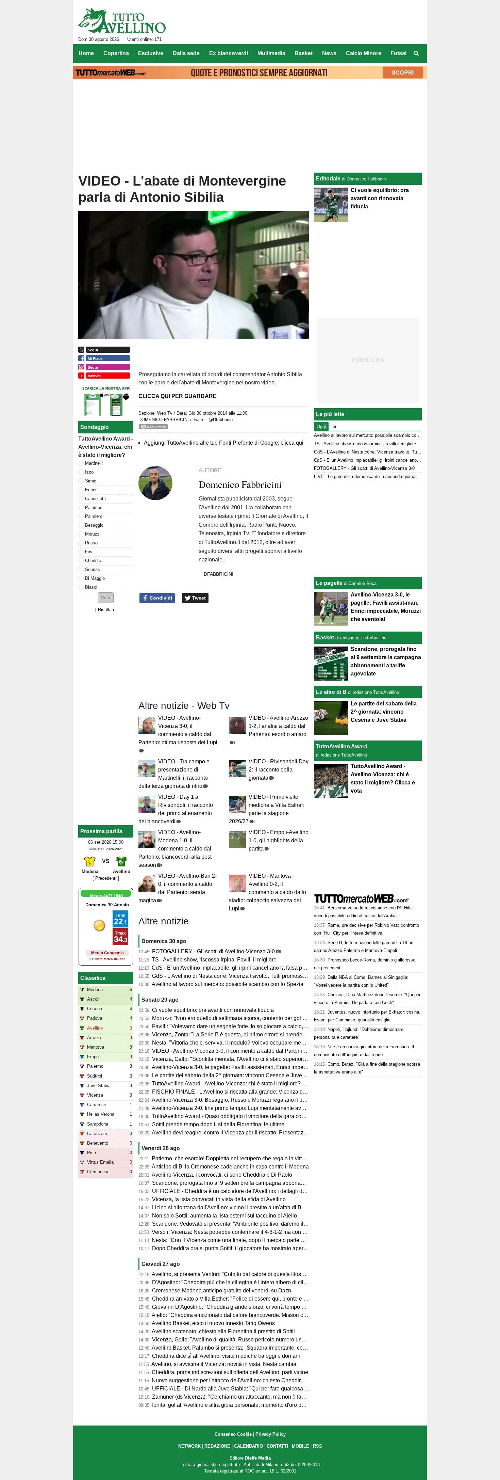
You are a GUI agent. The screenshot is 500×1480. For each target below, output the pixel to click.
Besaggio (94, 525)
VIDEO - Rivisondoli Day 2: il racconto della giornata (279, 770)
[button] (106, 597)
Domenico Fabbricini (163, 419)
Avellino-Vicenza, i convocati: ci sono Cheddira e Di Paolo (222, 1175)
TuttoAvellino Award (342, 746)
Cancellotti (95, 498)
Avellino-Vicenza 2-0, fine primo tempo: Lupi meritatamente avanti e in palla (242, 1108)
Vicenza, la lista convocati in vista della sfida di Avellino (219, 1199)
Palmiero (93, 516)
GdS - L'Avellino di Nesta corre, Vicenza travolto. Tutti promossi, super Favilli (244, 976)
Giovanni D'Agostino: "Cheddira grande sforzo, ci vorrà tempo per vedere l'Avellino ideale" (260, 1307)
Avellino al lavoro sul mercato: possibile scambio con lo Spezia (227, 984)
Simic (90, 480)
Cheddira (93, 560)
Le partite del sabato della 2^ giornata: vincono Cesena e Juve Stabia (235, 1075)
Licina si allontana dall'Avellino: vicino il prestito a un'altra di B (226, 1207)
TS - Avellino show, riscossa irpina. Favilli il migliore (214, 959)
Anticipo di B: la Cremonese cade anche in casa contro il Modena (230, 1166)
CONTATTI (277, 1446)
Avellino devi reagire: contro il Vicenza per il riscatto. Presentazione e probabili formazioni (259, 1132)
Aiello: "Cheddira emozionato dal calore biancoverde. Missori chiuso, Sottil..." (244, 1315)
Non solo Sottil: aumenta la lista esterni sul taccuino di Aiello (224, 1216)
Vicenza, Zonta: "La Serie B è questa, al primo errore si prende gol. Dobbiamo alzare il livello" (264, 1034)
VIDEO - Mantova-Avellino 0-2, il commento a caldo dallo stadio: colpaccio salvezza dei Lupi (267, 892)
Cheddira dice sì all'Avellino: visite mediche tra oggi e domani (226, 1356)
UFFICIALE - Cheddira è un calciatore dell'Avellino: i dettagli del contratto (240, 1191)
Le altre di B (331, 692)
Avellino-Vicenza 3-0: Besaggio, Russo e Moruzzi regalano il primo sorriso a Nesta (251, 1100)
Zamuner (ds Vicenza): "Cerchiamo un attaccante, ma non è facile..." (234, 1397)
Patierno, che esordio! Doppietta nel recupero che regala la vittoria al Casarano (247, 1158)
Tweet (198, 598)
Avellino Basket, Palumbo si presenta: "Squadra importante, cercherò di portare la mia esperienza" (270, 1348)
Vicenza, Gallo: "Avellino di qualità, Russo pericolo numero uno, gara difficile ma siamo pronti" (265, 1339)
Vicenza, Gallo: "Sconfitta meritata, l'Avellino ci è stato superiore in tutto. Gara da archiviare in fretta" (271, 1059)
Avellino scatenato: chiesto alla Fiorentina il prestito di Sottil (223, 1331)
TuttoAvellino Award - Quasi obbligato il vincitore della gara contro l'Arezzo (241, 1116)
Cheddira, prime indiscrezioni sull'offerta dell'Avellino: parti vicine (230, 1372)
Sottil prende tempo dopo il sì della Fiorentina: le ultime (218, 1124)
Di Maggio (95, 578)
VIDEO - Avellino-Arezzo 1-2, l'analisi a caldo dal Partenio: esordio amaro (278, 726)
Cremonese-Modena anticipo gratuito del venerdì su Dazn (221, 1290)
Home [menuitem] (86, 53)
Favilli (91, 551)
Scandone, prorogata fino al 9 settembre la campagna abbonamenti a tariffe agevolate (255, 1183)
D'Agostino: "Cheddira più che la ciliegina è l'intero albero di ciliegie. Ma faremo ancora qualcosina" (271, 1282)
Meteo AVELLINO (106, 896)
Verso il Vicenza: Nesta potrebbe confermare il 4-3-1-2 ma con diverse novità (244, 1232)
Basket (325, 637)
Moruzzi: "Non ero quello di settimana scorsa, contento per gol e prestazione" (244, 1018)
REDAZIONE (217, 1446)
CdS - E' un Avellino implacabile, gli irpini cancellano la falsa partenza (236, 968)
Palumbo (93, 507)
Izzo (89, 472)
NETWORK (189, 1446)
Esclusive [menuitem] (150, 53)
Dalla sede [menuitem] (186, 53)
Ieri (334, 426)
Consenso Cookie (233, 1434)
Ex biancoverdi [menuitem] (228, 53)
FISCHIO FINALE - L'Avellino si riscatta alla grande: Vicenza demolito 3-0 (241, 1092)
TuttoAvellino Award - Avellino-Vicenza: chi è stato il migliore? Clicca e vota (242, 1083)
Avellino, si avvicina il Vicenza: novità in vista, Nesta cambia (223, 1364)
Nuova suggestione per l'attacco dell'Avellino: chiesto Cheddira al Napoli (239, 1380)
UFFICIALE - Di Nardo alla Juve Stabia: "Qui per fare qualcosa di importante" (245, 1388)
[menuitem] (416, 53)
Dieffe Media (258, 1458)
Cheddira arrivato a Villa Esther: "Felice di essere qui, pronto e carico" (236, 1299)
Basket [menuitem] (304, 53)
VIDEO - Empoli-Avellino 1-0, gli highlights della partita (279, 840)
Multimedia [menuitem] (271, 53)
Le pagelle (329, 583)
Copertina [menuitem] (116, 53)
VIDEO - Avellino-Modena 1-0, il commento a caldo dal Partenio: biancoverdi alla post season (175, 848)
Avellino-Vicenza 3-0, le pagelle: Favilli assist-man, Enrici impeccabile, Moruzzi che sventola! (264, 1067)
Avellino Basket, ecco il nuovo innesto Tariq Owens (213, 1323)
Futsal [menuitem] (398, 53)
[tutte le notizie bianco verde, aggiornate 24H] (122, 20)
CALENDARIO (248, 1446)
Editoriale (328, 178)
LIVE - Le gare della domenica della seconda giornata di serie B (376, 476)
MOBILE (300, 1446)
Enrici (90, 489)
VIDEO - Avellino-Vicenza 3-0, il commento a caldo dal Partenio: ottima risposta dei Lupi (258, 1051)
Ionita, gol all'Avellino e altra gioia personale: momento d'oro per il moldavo (242, 1405)
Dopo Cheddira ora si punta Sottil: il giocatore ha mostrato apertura (232, 1248)
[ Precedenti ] (106, 878)
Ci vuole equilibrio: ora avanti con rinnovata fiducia (213, 1010)
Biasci (91, 587)
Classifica (92, 978)
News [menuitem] (329, 53)
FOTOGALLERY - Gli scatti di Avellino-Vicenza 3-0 (213, 951)
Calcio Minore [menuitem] (363, 53)
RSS (317, 1446)
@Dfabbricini (221, 419)
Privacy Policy (270, 1434)
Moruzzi (93, 534)
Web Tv (164, 413)
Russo (91, 542)
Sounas (92, 569)
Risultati (106, 609)
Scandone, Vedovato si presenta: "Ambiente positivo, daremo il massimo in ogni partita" (257, 1224)
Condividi (160, 598)
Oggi (321, 426)
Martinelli (94, 463)
